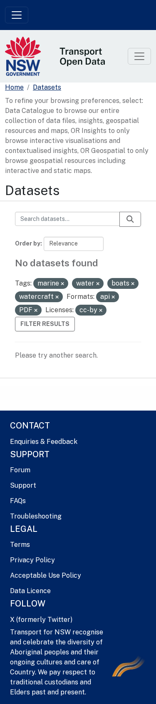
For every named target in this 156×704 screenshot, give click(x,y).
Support (23, 485)
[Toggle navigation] (16, 15)
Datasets (47, 87)
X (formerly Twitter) (41, 620)
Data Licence (30, 591)
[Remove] (62, 283)
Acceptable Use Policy (45, 575)
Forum (20, 470)
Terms (20, 545)
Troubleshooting (36, 516)
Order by (27, 243)
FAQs (18, 501)
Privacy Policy (32, 560)
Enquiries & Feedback (43, 442)
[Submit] (130, 219)
